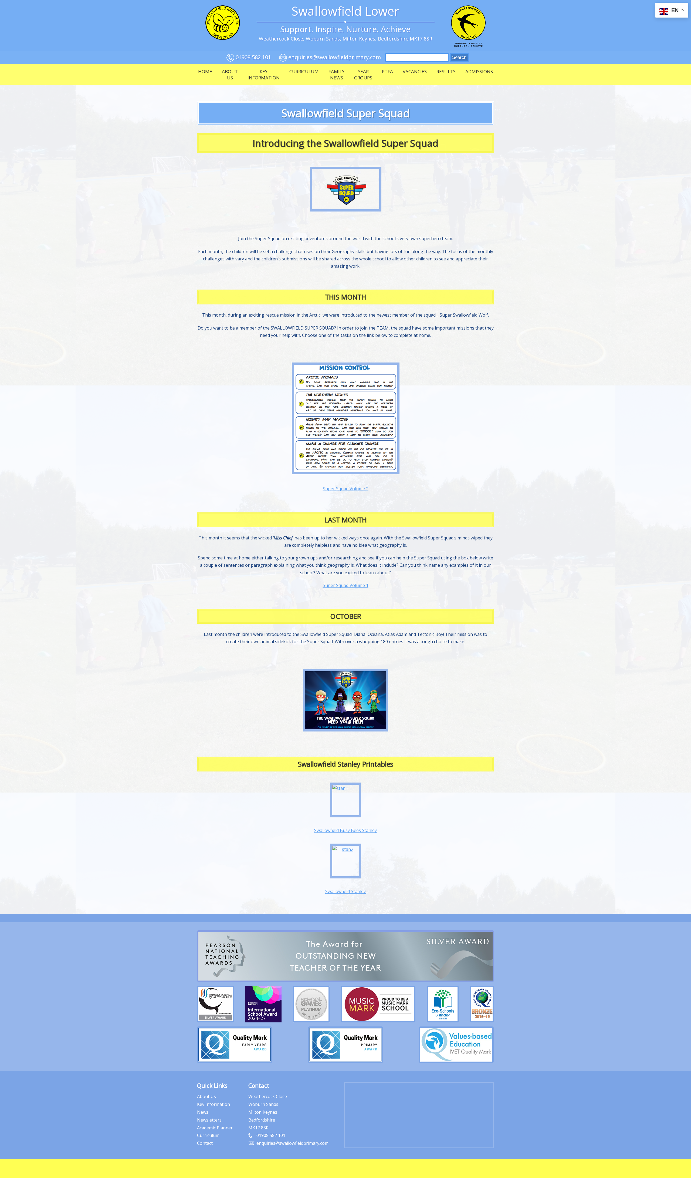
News (202, 1112)
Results (446, 71)
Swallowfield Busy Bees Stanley (345, 830)
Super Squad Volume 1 (345, 585)
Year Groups (363, 74)
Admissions (479, 71)
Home (205, 71)
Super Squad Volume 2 (345, 489)
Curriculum (304, 71)
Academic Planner (215, 1128)
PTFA (387, 71)
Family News (336, 74)
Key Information (264, 74)
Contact (205, 1143)
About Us (230, 74)
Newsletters (209, 1120)
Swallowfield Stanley (345, 891)
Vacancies (415, 71)
